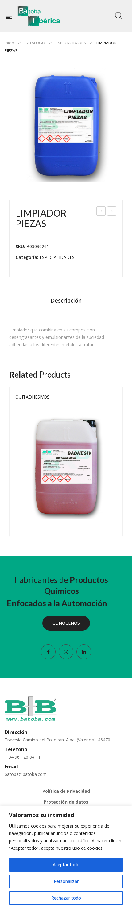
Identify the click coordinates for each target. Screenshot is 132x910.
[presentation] (9, 461)
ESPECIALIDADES (71, 43)
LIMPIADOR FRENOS (111, 212)
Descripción (66, 300)
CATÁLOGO (35, 43)
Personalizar (66, 881)
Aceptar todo (66, 865)
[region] (66, 858)
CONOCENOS (66, 623)
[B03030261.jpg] (66, 125)
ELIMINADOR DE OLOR (101, 212)
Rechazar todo (66, 898)
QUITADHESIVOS (32, 397)
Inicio (9, 43)
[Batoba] (39, 15)
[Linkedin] (83, 651)
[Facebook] (48, 651)
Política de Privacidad (66, 791)
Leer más (114, 525)
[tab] (66, 302)
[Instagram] (66, 651)
